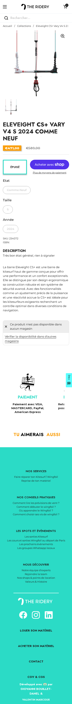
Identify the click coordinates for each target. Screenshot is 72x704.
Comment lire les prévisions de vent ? (36, 502)
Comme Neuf (16, 190)
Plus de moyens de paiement (49, 172)
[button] (65, 7)
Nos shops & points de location (36, 577)
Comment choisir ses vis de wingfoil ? (36, 514)
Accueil (7, 26)
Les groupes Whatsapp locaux (36, 548)
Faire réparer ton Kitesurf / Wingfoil (36, 476)
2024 (10, 229)
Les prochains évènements (36, 544)
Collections (24, 26)
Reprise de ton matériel (36, 480)
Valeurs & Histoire (36, 581)
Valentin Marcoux (36, 699)
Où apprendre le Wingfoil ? (36, 510)
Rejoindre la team (36, 574)
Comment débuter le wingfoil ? (36, 506)
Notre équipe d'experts (36, 570)
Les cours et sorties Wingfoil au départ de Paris (36, 540)
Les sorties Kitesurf (36, 536)
